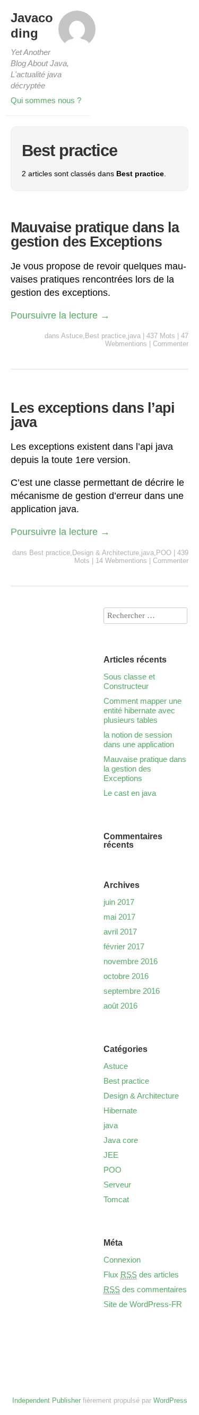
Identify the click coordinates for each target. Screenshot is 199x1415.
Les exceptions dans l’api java (93, 415)
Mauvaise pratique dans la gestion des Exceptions (95, 235)
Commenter (170, 344)
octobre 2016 (126, 976)
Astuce (72, 336)
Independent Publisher (46, 1400)
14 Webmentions (121, 561)
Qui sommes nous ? (46, 100)
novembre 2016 (130, 961)
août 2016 (120, 1005)
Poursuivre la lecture (60, 315)
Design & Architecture (105, 553)
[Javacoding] (77, 33)
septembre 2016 (131, 990)
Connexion (122, 1259)
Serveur (117, 1184)
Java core (120, 1140)
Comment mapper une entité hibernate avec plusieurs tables (142, 710)
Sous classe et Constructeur (129, 681)
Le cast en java (129, 792)
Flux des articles (141, 1274)
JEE (110, 1154)
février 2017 (123, 946)
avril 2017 (120, 931)
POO (163, 553)
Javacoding (32, 25)
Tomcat (116, 1199)
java (134, 336)
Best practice (105, 336)
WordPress (170, 1400)
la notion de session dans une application (138, 739)
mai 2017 (119, 916)
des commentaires (145, 1289)
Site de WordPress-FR (142, 1304)
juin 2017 (118, 901)
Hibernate (120, 1110)
